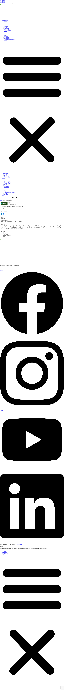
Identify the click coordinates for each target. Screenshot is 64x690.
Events (3, 185)
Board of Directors (7, 23)
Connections (6, 26)
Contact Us (2, 268)
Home (1, 200)
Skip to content (2, 0)
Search (1, 3)
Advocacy (5, 25)
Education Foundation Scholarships (9, 39)
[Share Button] (9, 203)
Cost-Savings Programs (7, 29)
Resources (3, 34)
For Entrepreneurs (7, 38)
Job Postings (6, 36)
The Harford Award (5, 41)
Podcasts (5, 31)
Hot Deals (5, 35)
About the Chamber (5, 20)
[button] (32, 107)
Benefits (3, 24)
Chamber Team (6, 176)
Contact (3, 195)
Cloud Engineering (6, 233)
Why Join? (5, 22)
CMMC (4, 236)
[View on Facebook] (3, 214)
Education (5, 27)
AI (3, 232)
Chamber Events (6, 186)
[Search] (12, 3)
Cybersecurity (5, 234)
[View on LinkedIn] (1, 214)
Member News (6, 37)
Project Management (7, 235)
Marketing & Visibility (7, 28)
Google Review (19, 544)
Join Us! (5, 21)
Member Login (4, 552)
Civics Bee (5, 40)
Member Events (6, 33)
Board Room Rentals (7, 30)
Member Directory (5, 553)
